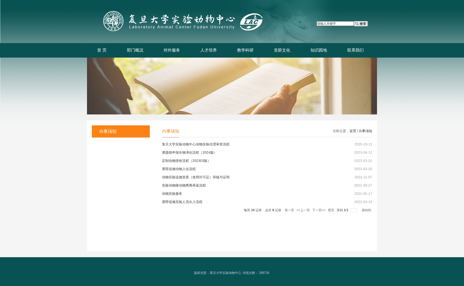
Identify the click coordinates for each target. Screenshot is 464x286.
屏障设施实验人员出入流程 (182, 202)
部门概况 (135, 50)
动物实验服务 (172, 194)
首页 (352, 131)
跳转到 (367, 210)
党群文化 (282, 50)
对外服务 (172, 50)
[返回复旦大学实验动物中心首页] (177, 11)
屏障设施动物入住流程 (179, 169)
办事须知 (365, 131)
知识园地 (319, 50)
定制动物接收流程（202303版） (186, 161)
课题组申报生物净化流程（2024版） (189, 152)
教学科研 (245, 50)
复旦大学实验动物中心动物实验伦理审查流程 (196, 144)
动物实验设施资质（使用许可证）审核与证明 (196, 177)
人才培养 (208, 50)
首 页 (102, 50)
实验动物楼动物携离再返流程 (184, 185)
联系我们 (355, 50)
